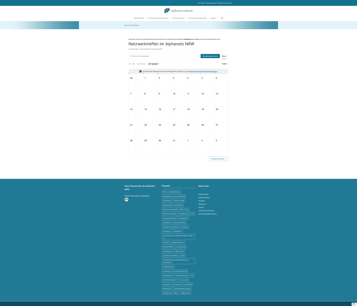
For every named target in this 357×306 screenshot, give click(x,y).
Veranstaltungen (211, 3)
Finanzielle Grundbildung (170, 227)
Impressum (202, 204)
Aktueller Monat (141, 64)
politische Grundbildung (170, 255)
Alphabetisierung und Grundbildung (174, 196)
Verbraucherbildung (182, 275)
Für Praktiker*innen (178, 18)
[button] (145, 18)
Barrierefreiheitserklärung (207, 214)
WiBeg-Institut (185, 293)
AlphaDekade (167, 200)
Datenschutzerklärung (206, 211)
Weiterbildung (167, 288)
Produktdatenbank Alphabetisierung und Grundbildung (175, 261)
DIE (187, 209)
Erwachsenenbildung (169, 218)
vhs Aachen (166, 284)
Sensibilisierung (168, 275)
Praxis (183, 255)
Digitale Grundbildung (169, 214)
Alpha (165, 192)
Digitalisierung (183, 214)
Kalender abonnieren (218, 159)
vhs (192, 275)
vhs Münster (188, 284)
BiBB (181, 209)
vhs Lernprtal (177, 284)
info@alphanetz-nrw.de (191, 39)
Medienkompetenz (178, 242)
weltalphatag (167, 293)
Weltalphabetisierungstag (182, 288)
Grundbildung (177, 231)
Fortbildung (166, 231)
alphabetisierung (174, 192)
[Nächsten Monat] (133, 64)
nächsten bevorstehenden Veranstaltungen (203, 71)
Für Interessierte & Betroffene (197, 18)
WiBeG (176, 293)
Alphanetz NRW (139, 18)
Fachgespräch (183, 218)
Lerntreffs (166, 242)
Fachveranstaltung (179, 222)
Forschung (184, 227)
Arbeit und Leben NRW (170, 209)
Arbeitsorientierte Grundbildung (172, 205)
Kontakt (220, 3)
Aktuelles (201, 3)
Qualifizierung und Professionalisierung (175, 271)
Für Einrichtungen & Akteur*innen (158, 18)
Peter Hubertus (181, 247)
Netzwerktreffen (168, 247)
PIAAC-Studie (179, 251)
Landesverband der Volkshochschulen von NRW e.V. (178, 237)
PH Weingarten (167, 251)
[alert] (178, 71)
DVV (192, 214)
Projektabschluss (168, 267)
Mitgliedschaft (203, 194)
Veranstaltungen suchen (210, 56)
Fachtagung (166, 222)
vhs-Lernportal (183, 280)
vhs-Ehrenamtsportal (169, 280)
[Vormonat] (129, 64)
